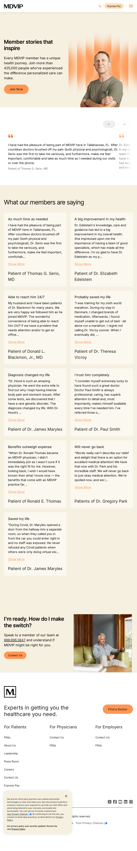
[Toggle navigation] (131, 6)
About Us (10, 745)
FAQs (7, 737)
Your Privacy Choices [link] (90, 823)
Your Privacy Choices (17, 814)
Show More (16, 264)
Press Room (11, 761)
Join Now (16, 89)
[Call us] (100, 6)
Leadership (11, 753)
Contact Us (15, 655)
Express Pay (114, 6)
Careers (9, 769)
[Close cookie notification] (66, 796)
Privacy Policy (18, 829)
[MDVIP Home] (15, 6)
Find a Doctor (117, 709)
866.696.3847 (14, 640)
